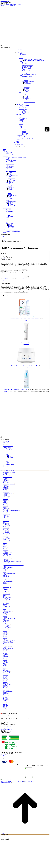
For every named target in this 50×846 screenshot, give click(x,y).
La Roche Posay (7, 587)
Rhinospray (6, 656)
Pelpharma (5, 635)
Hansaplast (5, 568)
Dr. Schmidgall (6, 532)
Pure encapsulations (8, 648)
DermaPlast (6, 516)
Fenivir (5, 548)
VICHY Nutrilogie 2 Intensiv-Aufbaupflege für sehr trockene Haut (25, 365)
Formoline (5, 550)
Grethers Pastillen (7, 562)
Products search (5, 47)
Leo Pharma (6, 591)
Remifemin (5, 654)
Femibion (5, 547)
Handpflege (8, 459)
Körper (7, 462)
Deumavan (5, 518)
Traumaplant (6, 694)
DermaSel (5, 517)
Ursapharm (6, 695)
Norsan (5, 614)
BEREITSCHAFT (13, 5)
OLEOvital (6, 621)
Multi (4, 605)
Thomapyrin (6, 693)
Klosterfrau (6, 583)
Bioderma (5, 502)
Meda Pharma (6, 599)
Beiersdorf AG (6, 496)
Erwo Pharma (6, 540)
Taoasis (5, 687)
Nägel (7, 463)
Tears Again (6, 690)
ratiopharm (6, 649)
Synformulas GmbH (7, 684)
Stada (5, 678)
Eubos (5, 543)
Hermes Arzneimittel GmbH (9, 573)
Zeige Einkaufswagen (18, 144)
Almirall (5, 481)
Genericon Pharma (7, 558)
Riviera (5, 660)
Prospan (5, 647)
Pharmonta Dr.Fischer (8, 642)
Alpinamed (6, 482)
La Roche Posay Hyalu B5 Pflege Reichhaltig (24, 341)
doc (4, 522)
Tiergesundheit (6, 466)
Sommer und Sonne (10, 464)
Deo (6, 450)
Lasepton (5, 589)
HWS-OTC (6, 575)
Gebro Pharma (6, 557)
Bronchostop (6, 509)
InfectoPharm (6, 576)
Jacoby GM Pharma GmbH (9, 579)
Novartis (5, 616)
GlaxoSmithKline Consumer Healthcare (12, 561)
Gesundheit (5, 444)
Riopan (5, 658)
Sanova (5, 668)
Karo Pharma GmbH (7, 581)
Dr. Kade (5, 529)
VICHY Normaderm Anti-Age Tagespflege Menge (11, 270)
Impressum (3, 781)
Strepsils (5, 682)
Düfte (7, 451)
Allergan (5, 479)
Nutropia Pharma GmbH (9, 618)
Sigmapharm (6, 672)
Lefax (4, 590)
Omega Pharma (6, 623)
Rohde (5, 661)
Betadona (5, 499)
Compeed (5, 515)
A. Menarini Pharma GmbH (9, 472)
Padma (5, 631)
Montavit (5, 604)
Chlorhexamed (6, 514)
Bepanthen (6, 497)
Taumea (5, 689)
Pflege (6, 278)
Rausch (5, 650)
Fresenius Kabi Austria (8, 552)
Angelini (5, 485)
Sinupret (5, 676)
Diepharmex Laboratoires (8, 519)
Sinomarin (5, 675)
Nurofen (5, 617)
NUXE (5, 619)
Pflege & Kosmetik (7, 447)
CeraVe (5, 512)
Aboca (5, 474)
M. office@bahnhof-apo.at (6, 729)
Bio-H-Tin (5, 501)
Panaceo (5, 632)
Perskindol (5, 636)
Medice (5, 601)
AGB (12, 781)
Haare (7, 458)
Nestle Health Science (8, 611)
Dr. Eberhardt (6, 526)
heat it (4, 569)
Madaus (5, 596)
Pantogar (5, 633)
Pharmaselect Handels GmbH (9, 640)
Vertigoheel (6, 699)
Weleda (5, 707)
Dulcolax (5, 536)
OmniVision (6, 626)
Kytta (4, 585)
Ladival (5, 588)
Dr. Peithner (6, 531)
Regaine (5, 653)
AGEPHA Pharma (7, 477)
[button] (12, 272)
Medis (5, 602)
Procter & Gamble (7, 646)
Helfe (4, 572)
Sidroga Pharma (7, 671)
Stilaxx (5, 680)
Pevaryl (5, 638)
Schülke (5, 669)
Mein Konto (16, 141)
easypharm (5, 537)
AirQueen (5, 478)
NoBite (5, 613)
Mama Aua (5, 598)
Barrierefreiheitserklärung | (6, 782)
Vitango (5, 704)
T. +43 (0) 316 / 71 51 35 (6, 726)
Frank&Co (5, 551)
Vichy (23, 278)
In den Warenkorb (4, 271)
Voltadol (5, 706)
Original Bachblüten (7, 627)
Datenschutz (8, 781)
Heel (4, 570)
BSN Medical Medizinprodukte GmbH (11, 510)
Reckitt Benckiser (7, 651)
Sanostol (5, 667)
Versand (4, 258)
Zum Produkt (26, 320)
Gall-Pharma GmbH (7, 554)
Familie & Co (6, 442)
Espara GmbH (6, 541)
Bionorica (5, 506)
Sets (4, 465)
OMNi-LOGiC (6, 625)
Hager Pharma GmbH (8, 567)
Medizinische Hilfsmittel (8, 446)
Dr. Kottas (6, 530)
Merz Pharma (6, 603)
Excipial (5, 546)
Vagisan (5, 697)
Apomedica (6, 486)
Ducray (5, 534)
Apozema (5, 487)
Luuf (4, 595)
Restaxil (5, 655)
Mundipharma (6, 606)
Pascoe (5, 634)
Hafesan (5, 566)
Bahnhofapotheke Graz (8, 493)
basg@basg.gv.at (4, 755)
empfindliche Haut (9, 453)
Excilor (5, 545)
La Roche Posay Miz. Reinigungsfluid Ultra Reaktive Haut (16, 389)
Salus (4, 663)
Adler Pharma (6, 475)
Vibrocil (5, 701)
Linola (5, 592)
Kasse (24, 144)
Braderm (5, 507)
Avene (5, 490)
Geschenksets (6, 443)
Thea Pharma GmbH (7, 691)
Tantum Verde (6, 686)
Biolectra (5, 504)
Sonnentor (5, 677)
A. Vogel (5, 473)
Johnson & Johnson (7, 580)
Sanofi (5, 665)
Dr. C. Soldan (6, 525)
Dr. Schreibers (6, 533)
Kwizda (5, 584)
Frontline (5, 553)
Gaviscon (5, 555)
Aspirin (5, 489)
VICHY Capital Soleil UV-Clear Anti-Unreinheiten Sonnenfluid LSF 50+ (24, 318)
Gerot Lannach (6, 560)
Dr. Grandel (6, 528)
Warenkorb (16, 142)
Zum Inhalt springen (5, 1)
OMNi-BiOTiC (7, 624)
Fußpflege (8, 454)
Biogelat (5, 503)
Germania (5, 559)
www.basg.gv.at (4, 754)
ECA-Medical (6, 538)
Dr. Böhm (6, 524)
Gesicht (7, 455)
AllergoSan (6, 480)
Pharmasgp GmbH (7, 641)
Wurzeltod (5, 711)
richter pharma (6, 657)
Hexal (4, 574)
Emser (5, 539)
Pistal (4, 643)
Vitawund (5, 705)
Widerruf (32, 781)
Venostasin (5, 698)
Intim (7, 461)
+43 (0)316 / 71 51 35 (5, 5)
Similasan (5, 673)
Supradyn (5, 683)
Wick (5, 709)
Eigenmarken (6, 441)
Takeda (5, 685)
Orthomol (5, 628)
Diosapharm (6, 521)
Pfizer (4, 639)
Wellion (5, 708)
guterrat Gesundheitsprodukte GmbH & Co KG (13, 565)
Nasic (4, 609)
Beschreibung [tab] (6, 280)
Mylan (5, 607)
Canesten (5, 511)
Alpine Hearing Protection (9, 484)
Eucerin (5, 544)
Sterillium (5, 679)
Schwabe (5, 670)
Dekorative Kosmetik (10, 449)
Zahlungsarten (27, 781)
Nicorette (5, 612)
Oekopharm (6, 620)
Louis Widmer (6, 594)
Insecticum (5, 577)
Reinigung (10, 457)
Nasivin (5, 610)
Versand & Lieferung (18, 781)
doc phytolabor (6, 523)
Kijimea (5, 582)
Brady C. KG (6, 508)
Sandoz (5, 664)
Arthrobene (6, 488)
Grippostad (5, 563)
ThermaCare (6, 692)
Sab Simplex (6, 662)
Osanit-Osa (6, 629)
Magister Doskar (7, 597)
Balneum (5, 494)
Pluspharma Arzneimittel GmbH (10, 645)
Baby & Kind (8, 448)
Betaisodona (6, 500)
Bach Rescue (6, 492)
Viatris (5, 700)
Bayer (5, 495)
